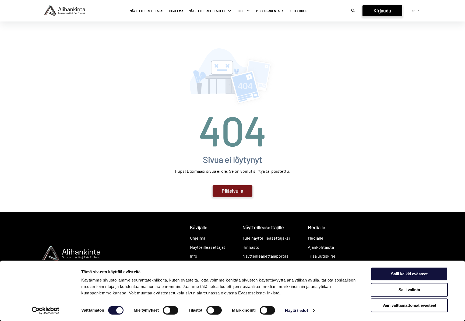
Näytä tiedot (296, 310)
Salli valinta (409, 289)
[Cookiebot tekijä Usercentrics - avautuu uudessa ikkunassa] (45, 310)
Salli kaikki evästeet (409, 274)
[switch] (170, 310)
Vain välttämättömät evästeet (409, 305)
